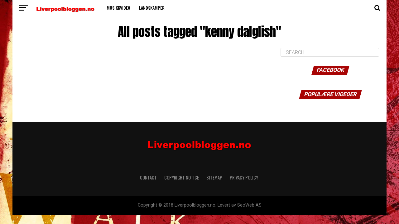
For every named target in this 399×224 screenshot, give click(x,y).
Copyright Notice (181, 177)
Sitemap (214, 177)
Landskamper (152, 7)
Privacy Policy (244, 177)
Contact (148, 177)
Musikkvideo (118, 7)
